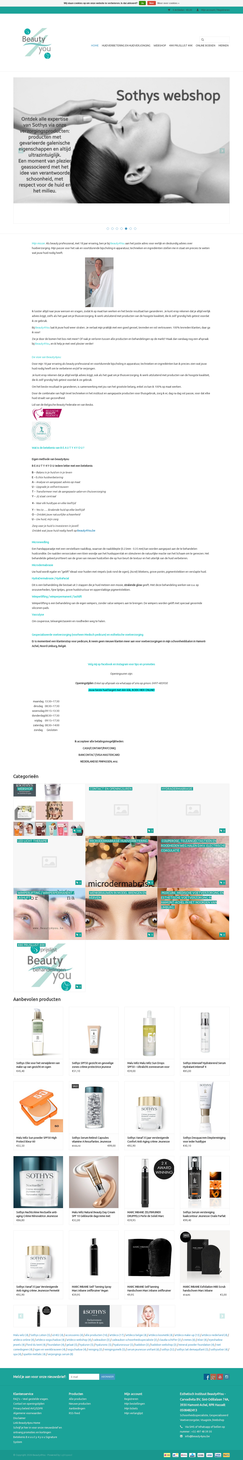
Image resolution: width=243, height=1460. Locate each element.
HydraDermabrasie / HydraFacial (50, 578)
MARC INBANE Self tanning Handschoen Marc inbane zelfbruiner (149, 1288)
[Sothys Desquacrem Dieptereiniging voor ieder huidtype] (205, 1107)
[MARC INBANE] (40, 1316)
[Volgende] (222, 150)
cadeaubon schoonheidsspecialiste (134, 1339)
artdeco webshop (79, 1339)
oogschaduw (76, 1349)
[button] (121, 715)
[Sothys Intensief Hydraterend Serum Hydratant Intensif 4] (205, 1033)
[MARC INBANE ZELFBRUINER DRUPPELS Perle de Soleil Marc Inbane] (149, 1182)
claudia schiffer (170, 1339)
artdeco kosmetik (161, 1335)
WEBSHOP (160, 45)
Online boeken (205, 45)
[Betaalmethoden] (167, 1455)
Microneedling (40, 542)
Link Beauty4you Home (26, 1422)
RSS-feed (74, 1413)
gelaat (71, 1344)
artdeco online (23, 1339)
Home (95, 45)
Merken (224, 45)
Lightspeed (66, 1455)
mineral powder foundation (196, 1344)
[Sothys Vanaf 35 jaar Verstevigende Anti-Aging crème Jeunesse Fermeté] (38, 1256)
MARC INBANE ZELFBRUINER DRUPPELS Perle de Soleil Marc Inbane (145, 1214)
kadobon (142, 1344)
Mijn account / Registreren (215, 10)
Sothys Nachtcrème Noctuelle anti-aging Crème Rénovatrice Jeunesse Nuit (37, 1214)
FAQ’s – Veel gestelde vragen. (30, 1398)
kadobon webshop (164, 1344)
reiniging (95, 1349)
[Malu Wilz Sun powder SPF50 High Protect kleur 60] (38, 1107)
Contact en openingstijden (28, 1403)
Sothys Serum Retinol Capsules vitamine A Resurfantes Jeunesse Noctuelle (91, 1139)
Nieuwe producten (80, 1403)
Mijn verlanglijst (133, 1413)
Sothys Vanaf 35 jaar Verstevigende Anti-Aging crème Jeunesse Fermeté (37, 1288)
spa (17, 1354)
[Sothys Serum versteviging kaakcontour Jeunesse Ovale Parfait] (205, 1182)
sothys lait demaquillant (192, 1349)
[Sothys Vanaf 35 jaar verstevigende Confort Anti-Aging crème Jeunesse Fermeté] (149, 1107)
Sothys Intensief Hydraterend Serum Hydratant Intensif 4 (204, 1065)
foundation (56, 1344)
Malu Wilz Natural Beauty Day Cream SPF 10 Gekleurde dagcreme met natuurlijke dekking (93, 1214)
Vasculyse (38, 614)
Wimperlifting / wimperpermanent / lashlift (57, 596)
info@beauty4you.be (197, 1436)
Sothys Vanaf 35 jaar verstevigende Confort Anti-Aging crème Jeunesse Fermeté (148, 1139)
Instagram (122, 664)
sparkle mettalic (34, 1354)
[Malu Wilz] (148, 1316)
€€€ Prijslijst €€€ (181, 45)
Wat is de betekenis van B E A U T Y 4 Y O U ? (58, 447)
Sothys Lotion (40, 1335)
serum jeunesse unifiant (143, 1349)
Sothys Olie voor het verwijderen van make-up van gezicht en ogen (38, 1065)
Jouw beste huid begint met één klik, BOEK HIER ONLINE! (121, 690)
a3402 (57, 1335)
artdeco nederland (214, 1335)
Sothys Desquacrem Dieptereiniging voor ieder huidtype (204, 1139)
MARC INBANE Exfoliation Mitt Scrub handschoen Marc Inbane (204, 1288)
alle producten (96, 1335)
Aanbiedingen (77, 1408)
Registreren (131, 1398)
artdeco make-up (187, 1335)
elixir (202, 1339)
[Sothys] (121, 140)
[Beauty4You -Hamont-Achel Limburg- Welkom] (36, 42)
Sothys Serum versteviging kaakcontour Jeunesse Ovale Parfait (204, 1214)
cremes (189, 1339)
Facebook (106, 664)
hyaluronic (103, 1344)
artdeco (117, 1335)
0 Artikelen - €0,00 (182, 10)
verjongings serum (60, 1354)
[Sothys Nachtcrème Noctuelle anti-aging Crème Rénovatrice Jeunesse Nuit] (38, 1182)
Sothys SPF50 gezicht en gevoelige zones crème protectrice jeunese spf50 (93, 1065)
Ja (142, 3)
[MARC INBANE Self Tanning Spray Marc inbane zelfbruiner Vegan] (94, 1256)
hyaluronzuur (123, 1344)
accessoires (74, 1335)
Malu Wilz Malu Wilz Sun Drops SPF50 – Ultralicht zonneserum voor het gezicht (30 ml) (148, 1065)
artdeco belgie (136, 1335)
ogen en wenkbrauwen (50, 1349)
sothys (167, 1349)
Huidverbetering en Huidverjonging (126, 45)
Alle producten (78, 1398)
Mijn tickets (131, 1408)
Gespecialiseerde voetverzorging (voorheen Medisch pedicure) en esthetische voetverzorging (87, 634)
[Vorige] (20, 150)
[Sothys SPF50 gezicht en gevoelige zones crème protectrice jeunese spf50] (94, 1033)
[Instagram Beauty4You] (227, 1377)
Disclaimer (19, 1418)
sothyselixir (219, 1349)
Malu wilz (20, 1335)
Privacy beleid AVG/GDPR (28, 1408)
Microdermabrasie (42, 565)
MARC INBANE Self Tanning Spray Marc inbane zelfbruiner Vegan (91, 1288)
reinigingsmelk (114, 1349)
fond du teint (36, 1344)
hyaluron (86, 1344)
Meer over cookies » (168, 3)
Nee (151, 3)
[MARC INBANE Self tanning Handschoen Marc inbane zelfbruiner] (149, 1256)
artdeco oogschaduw (50, 1339)
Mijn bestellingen (134, 1403)
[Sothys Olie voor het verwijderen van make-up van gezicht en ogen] (38, 1033)
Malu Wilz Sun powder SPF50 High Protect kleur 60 (36, 1139)
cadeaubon (101, 1339)
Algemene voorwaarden (27, 1413)
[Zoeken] (201, 40)
